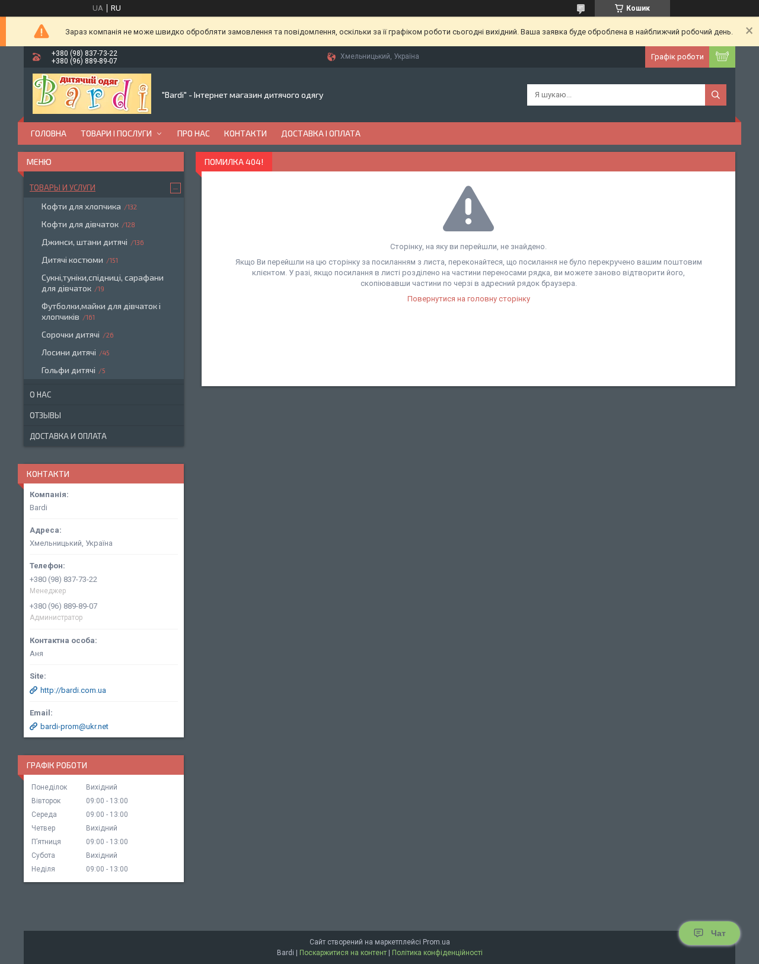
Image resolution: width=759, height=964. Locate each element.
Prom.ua (436, 942)
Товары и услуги (62, 187)
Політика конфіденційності (437, 953)
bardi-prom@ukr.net (74, 726)
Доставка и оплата (68, 436)
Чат (718, 933)
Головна (48, 133)
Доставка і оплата (321, 133)
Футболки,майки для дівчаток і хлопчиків (101, 311)
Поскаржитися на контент (343, 953)
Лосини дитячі (69, 352)
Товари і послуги (116, 133)
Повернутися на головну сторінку (468, 298)
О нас (40, 394)
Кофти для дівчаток (80, 224)
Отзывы (45, 415)
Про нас (193, 133)
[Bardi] (92, 95)
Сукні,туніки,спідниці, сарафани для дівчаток (103, 282)
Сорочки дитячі (71, 334)
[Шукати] (715, 95)
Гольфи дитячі (68, 370)
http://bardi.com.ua (73, 690)
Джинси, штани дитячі (84, 242)
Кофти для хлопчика (81, 206)
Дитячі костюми (72, 259)
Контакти (245, 133)
